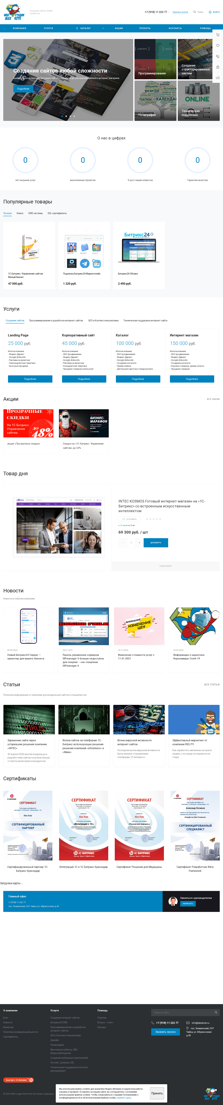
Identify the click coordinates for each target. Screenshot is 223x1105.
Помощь (102, 1010)
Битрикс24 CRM (58, 1022)
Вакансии (8, 1027)
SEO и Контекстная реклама (103, 320)
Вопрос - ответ (105, 1022)
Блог (5, 1017)
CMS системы (35, 213)
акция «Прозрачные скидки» (23, 443)
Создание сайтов (15, 320)
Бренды (101, 1027)
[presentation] (128, 79)
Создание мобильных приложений (69, 1058)
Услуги (54, 1010)
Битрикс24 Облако (128, 273)
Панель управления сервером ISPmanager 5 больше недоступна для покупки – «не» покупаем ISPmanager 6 (83, 660)
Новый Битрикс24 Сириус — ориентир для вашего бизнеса (25, 656)
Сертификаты (10, 1036)
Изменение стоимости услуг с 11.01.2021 (136, 656)
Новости (7, 1022)
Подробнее (23, 88)
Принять (157, 1093)
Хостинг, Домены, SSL (62, 1062)
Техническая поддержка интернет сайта (145, 320)
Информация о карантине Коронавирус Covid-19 (189, 656)
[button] (62, 116)
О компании (10, 1010)
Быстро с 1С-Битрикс (16, 1079)
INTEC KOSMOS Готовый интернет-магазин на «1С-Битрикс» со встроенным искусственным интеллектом (162, 506)
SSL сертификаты (57, 213)
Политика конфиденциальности (20, 1032)
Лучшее (7, 213)
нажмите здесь (124, 1097)
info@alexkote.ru (200, 1023)
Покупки (101, 1017)
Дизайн (54, 1040)
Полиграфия (57, 1045)
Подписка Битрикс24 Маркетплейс (82, 273)
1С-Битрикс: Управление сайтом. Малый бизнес (25, 275)
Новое (20, 213)
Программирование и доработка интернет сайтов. (56, 320)
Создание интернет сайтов (65, 1017)
